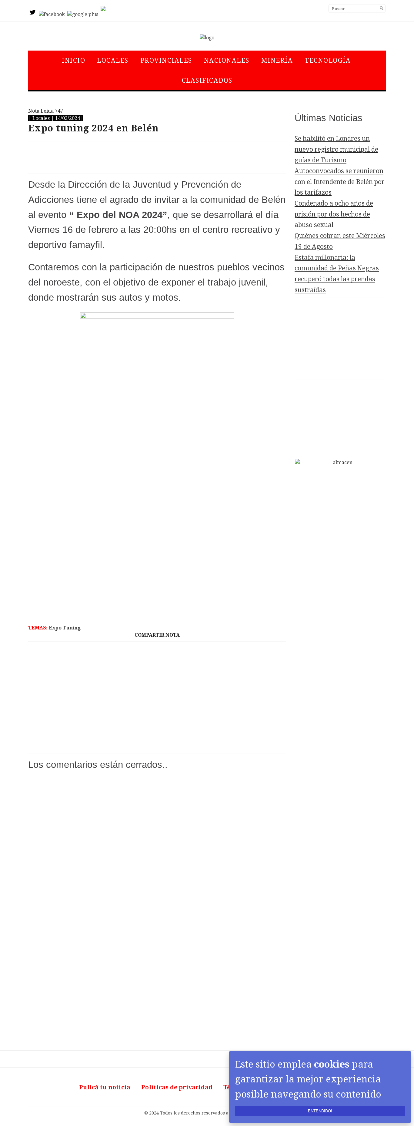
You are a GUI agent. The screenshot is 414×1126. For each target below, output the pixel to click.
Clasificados (207, 80)
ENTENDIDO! (320, 1111)
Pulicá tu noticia (104, 1087)
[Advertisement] (157, 157)
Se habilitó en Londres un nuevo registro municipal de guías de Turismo (336, 149)
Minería (277, 60)
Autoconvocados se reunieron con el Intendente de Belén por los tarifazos (340, 181)
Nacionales (226, 60)
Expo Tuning (65, 628)
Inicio (73, 60)
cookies (331, 1064)
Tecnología (328, 60)
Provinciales (166, 60)
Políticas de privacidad (176, 1087)
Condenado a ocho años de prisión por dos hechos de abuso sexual (334, 214)
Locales (113, 60)
